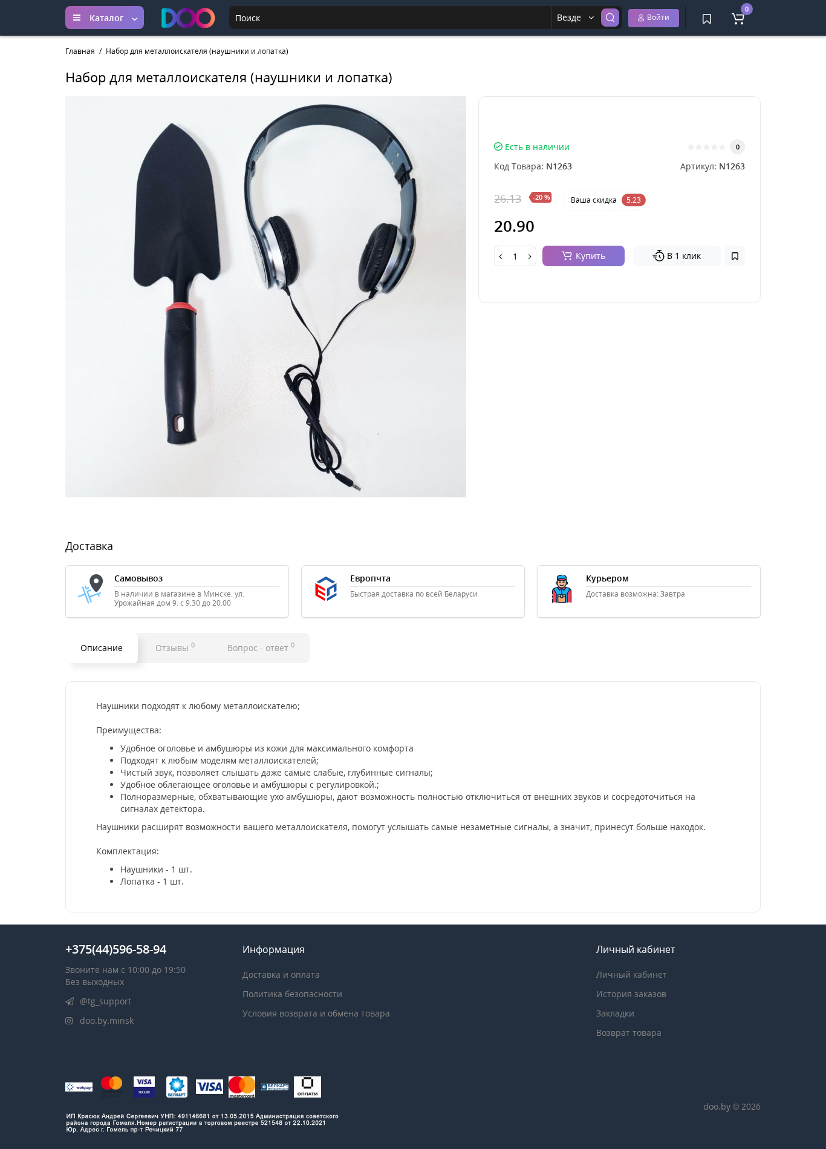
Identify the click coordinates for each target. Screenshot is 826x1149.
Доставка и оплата (281, 974)
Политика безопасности (292, 994)
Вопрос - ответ (260, 647)
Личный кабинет (631, 974)
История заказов (631, 994)
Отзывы (175, 647)
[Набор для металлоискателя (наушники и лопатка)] (265, 296)
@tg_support (104, 1001)
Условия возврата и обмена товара (316, 1013)
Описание (101, 647)
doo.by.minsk (105, 1020)
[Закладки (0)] (707, 17)
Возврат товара (629, 1032)
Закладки (615, 1013)
